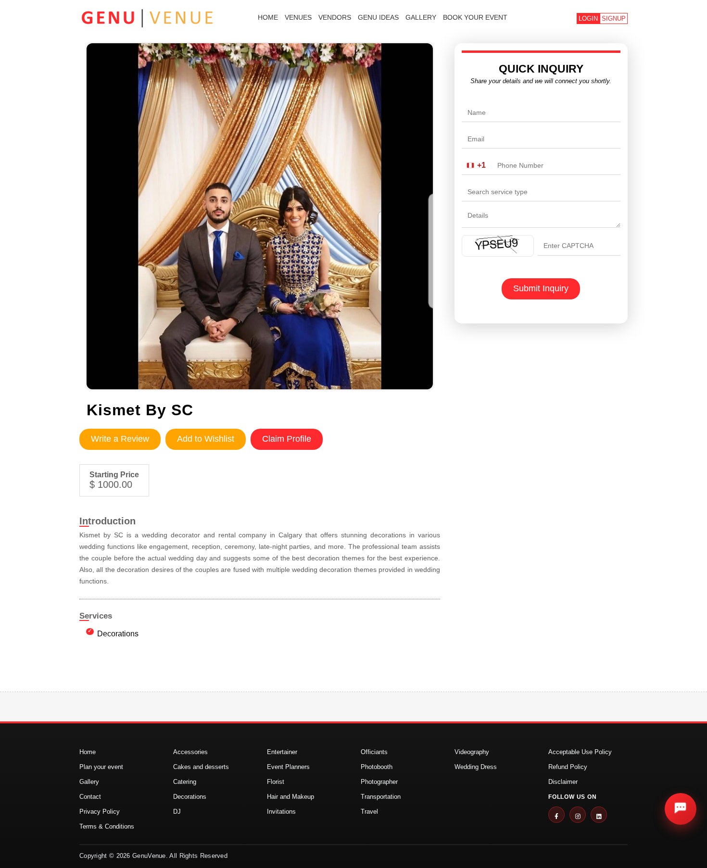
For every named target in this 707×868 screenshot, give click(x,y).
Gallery (89, 781)
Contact (90, 796)
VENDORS (334, 17)
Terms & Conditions (106, 826)
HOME (268, 17)
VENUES (298, 17)
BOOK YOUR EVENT (475, 17)
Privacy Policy (99, 811)
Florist (275, 781)
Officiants (374, 752)
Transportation (381, 796)
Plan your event (101, 766)
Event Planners (288, 766)
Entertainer (282, 752)
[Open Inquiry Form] (680, 809)
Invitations (281, 811)
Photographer (379, 781)
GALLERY (420, 17)
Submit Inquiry (540, 288)
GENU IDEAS (378, 17)
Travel (369, 811)
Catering (184, 781)
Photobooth (376, 766)
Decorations (118, 634)
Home (87, 752)
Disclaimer (563, 781)
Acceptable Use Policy (580, 752)
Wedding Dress (475, 766)
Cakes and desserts (201, 766)
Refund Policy (567, 766)
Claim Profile (286, 439)
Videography (471, 752)
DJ (177, 811)
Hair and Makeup (290, 796)
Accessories (190, 752)
